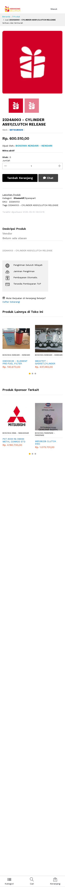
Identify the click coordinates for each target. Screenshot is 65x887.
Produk (16, 17)
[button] (29, 373)
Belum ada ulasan (14, 238)
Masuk (53, 9)
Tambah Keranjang (20, 178)
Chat (49, 178)
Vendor (7, 233)
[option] (32, 62)
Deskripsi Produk (14, 228)
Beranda (6, 17)
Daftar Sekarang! (11, 302)
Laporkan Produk (11, 194)
